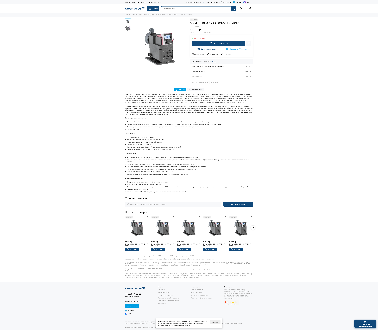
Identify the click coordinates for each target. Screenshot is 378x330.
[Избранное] (248, 43)
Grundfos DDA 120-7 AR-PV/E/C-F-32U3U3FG (240, 245)
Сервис (149, 2)
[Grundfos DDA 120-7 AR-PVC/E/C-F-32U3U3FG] (137, 228)
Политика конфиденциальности (201, 298)
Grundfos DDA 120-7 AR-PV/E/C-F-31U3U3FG (214, 245)
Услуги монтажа (196, 292)
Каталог (127, 2)
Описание (181, 90)
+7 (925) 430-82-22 (211, 2)
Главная (127, 15)
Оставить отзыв (238, 204)
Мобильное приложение (199, 295)
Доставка (135, 2)
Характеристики (196, 90)
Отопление (161, 290)
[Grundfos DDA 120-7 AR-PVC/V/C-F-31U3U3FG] (163, 228)
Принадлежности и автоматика (168, 301)
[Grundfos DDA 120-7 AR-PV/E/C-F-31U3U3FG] (215, 228)
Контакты (157, 2)
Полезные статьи (197, 290)
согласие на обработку (165, 323)
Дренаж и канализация (165, 295)
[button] (133, 46)
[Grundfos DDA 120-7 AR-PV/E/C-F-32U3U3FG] (241, 228)
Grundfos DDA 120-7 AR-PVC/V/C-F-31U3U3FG (162, 245)
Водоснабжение (163, 292)
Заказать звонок (132, 306)
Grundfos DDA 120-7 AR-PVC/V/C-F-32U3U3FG (188, 245)
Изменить (212, 61)
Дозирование (161, 15)
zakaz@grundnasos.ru (193, 2)
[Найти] (233, 8)
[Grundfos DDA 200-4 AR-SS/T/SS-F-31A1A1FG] (160, 47)
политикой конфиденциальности (178, 325)
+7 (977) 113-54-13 (225, 2)
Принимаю (215, 322)
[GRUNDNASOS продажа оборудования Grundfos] (135, 8)
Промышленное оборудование (147, 15)
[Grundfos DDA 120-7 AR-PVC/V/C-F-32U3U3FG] (189, 228)
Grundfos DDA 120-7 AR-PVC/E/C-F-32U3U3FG (136, 245)
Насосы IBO (161, 303)
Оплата (143, 2)
